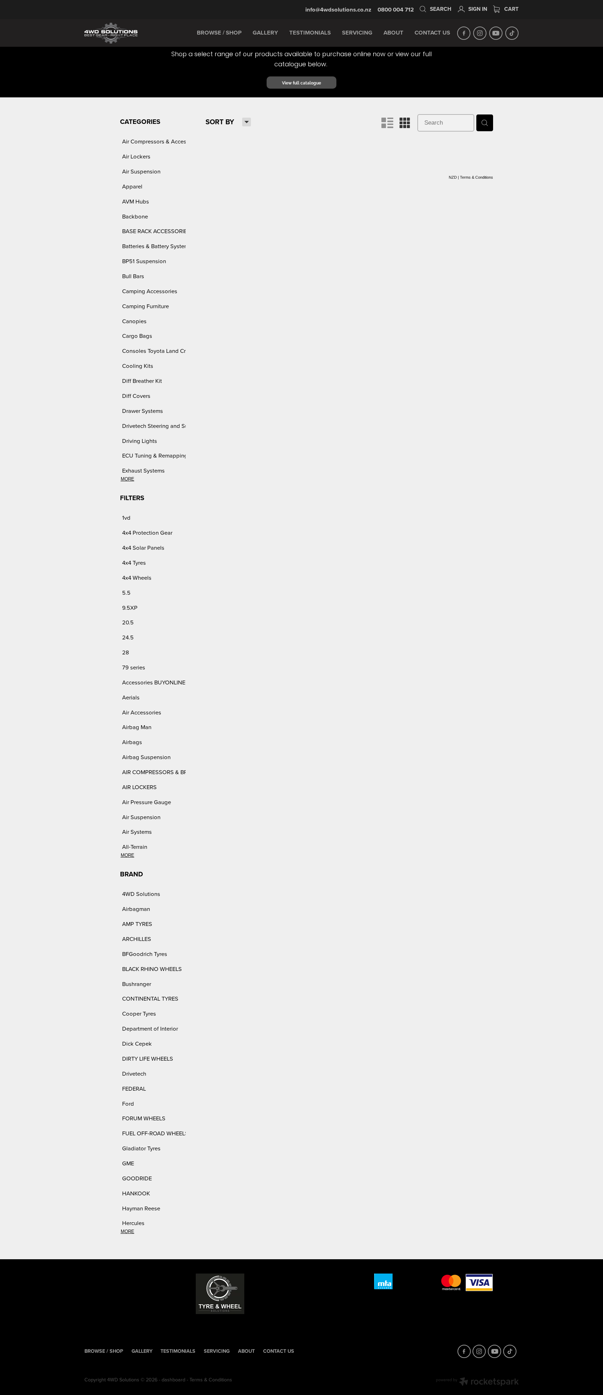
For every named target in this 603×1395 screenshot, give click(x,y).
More (127, 479)
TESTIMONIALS (310, 32)
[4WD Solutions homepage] (127, 33)
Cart (511, 9)
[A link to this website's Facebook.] (463, 33)
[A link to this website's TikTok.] (512, 33)
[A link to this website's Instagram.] (479, 33)
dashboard (173, 1379)
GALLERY (265, 32)
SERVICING (357, 32)
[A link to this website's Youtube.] (495, 33)
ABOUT (393, 32)
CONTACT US (432, 32)
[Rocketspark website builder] (477, 1382)
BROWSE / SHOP (219, 32)
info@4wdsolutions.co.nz (338, 9)
